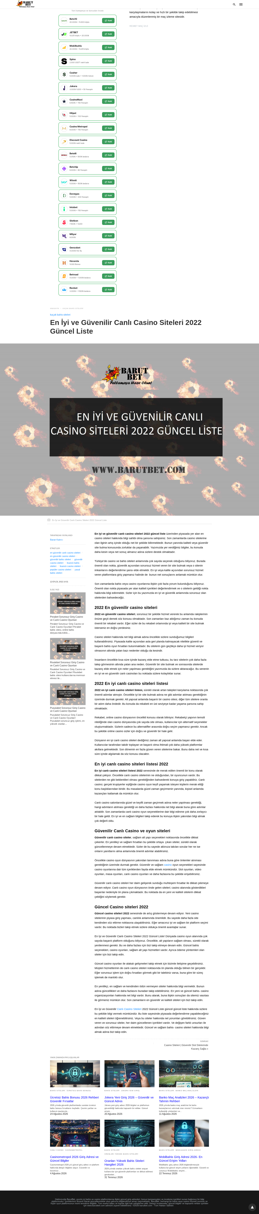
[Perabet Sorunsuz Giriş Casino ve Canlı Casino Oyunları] (68, 603)
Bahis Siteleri (57, 1090)
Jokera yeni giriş (130, 1090)
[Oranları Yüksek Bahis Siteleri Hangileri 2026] (129, 1133)
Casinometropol (74, 1150)
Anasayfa (54, 308)
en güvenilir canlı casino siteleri (65, 552)
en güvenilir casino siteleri (62, 556)
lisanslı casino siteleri (70, 566)
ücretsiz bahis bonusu (79, 1090)
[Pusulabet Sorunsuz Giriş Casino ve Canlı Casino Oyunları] (68, 694)
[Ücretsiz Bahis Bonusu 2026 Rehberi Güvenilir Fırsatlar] (75, 1073)
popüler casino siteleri (60, 569)
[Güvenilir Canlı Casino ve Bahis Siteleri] (25, 4)
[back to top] (252, 1207)
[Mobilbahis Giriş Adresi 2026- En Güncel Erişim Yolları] (184, 1133)
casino (168, 864)
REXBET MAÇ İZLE (139, 26)
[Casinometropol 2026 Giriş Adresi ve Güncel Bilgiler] (75, 1133)
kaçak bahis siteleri (73, 308)
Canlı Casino (57, 1150)
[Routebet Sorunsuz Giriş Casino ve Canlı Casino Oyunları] (68, 648)
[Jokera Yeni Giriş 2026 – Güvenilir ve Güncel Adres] (129, 1073)
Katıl (110, 20)
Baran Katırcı (56, 539)
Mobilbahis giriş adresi (188, 1150)
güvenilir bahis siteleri (60, 559)
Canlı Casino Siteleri (129, 1009)
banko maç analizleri (187, 1090)
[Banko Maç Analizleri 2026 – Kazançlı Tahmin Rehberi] (184, 1073)
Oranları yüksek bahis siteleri (121, 1154)
